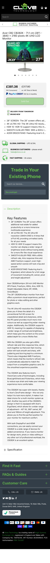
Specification (14, 449)
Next (47, 24)
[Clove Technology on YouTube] (6, 499)
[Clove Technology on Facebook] (16, 499)
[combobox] (22, 17)
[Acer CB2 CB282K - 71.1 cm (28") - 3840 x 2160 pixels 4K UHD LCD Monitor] (25, 56)
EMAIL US (38, 492)
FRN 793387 (19, 540)
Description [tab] (13, 208)
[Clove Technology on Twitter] (3, 499)
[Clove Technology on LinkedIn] (13, 499)
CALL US (14, 492)
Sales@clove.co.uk (18, 152)
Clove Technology (11, 532)
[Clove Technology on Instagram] (10, 499)
